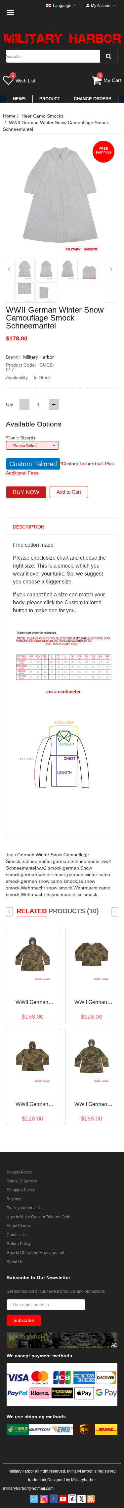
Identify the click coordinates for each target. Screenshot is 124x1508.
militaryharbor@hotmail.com (28, 1488)
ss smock (87, 894)
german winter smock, (44, 874)
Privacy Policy (19, 1172)
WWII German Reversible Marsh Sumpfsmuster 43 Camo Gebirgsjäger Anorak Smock (32, 1003)
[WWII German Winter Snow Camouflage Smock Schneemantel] (25, 269)
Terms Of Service (22, 1181)
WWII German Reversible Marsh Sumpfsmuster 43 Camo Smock (90, 1003)
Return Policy (19, 1243)
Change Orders (92, 98)
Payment (14, 1199)
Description (28, 526)
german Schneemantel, (77, 861)
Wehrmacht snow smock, (47, 887)
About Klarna (18, 1226)
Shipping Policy (21, 1190)
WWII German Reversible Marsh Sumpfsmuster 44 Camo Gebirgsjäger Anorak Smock (91, 1105)
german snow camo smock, (49, 881)
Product (49, 98)
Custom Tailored (33, 464)
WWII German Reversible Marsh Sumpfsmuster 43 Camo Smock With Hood (32, 1105)
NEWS (19, 98)
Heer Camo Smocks (42, 116)
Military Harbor (38, 357)
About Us (15, 1261)
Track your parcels (23, 1208)
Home (9, 116)
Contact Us (16, 1234)
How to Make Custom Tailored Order (39, 1217)
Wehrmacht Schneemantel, (49, 894)
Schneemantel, (37, 861)
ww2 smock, (50, 868)
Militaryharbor (83, 1480)
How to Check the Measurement (35, 1252)
